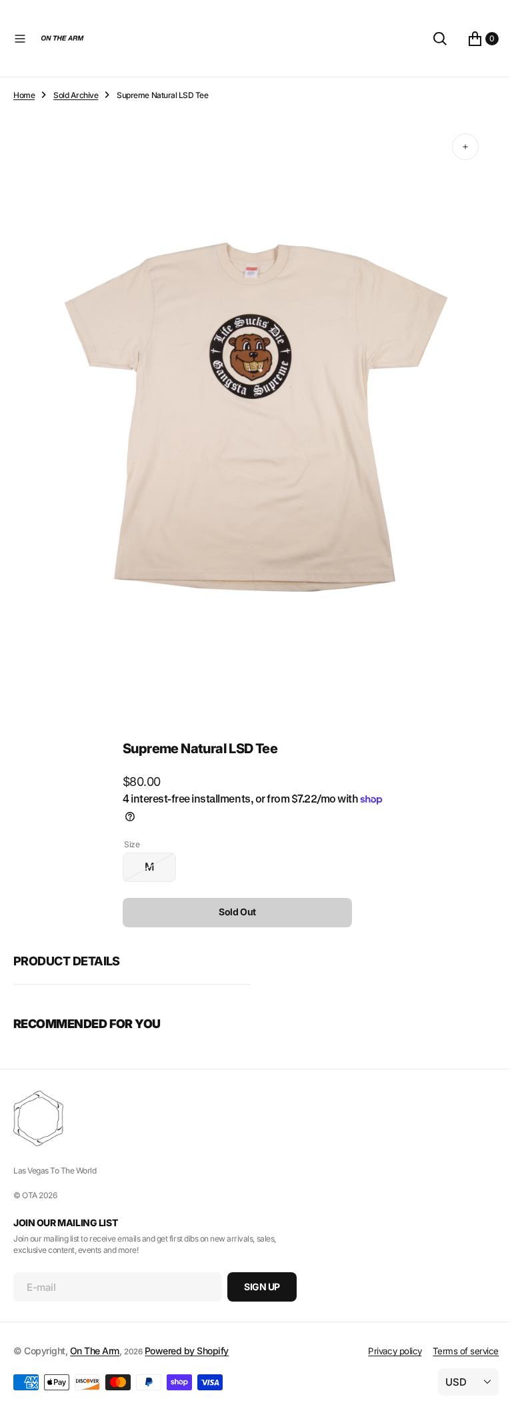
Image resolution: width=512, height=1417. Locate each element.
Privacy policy (384, 1351)
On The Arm (94, 1350)
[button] (20, 38)
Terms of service (456, 1351)
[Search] (430, 38)
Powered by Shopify (187, 1350)
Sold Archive (75, 95)
